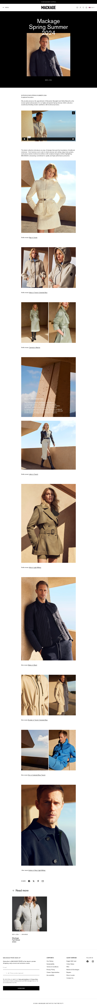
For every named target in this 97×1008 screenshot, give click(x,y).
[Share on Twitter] (33, 881)
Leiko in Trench (33, 474)
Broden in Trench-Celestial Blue (38, 720)
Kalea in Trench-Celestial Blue (38, 292)
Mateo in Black (32, 665)
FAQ (67, 967)
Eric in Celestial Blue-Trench (36, 775)
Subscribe (21, 988)
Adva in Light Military (35, 567)
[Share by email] (43, 881)
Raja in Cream (33, 237)
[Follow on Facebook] (87, 961)
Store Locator (70, 975)
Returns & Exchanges (72, 969)
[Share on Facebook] (29, 881)
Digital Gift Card (71, 961)
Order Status (70, 964)
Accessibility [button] (50, 975)
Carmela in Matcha (34, 347)
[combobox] (6, 973)
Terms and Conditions (24, 979)
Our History (50, 961)
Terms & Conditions (53, 967)
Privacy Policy (34, 979)
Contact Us (69, 978)
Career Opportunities (53, 972)
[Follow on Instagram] (93, 961)
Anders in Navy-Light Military (37, 870)
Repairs (68, 972)
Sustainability (50, 964)
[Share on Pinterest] (38, 881)
